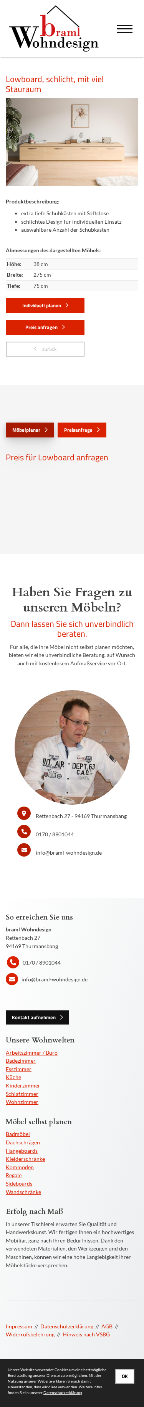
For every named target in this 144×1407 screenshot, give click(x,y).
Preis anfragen (41, 327)
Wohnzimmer (22, 1102)
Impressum (19, 1326)
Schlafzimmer (22, 1094)
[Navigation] (124, 29)
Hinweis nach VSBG (86, 1334)
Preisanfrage (78, 430)
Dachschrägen (23, 1142)
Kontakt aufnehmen (34, 1017)
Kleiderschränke (25, 1158)
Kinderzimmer (23, 1085)
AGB (107, 1326)
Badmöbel (18, 1134)
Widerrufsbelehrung (31, 1334)
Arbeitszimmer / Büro (32, 1052)
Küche (13, 1077)
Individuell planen (41, 305)
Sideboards (19, 1183)
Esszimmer (18, 1069)
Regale (14, 1175)
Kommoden (20, 1167)
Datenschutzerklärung (66, 1326)
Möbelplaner (26, 430)
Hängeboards (22, 1150)
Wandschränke (23, 1192)
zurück (48, 349)
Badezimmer (21, 1060)
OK (125, 1376)
